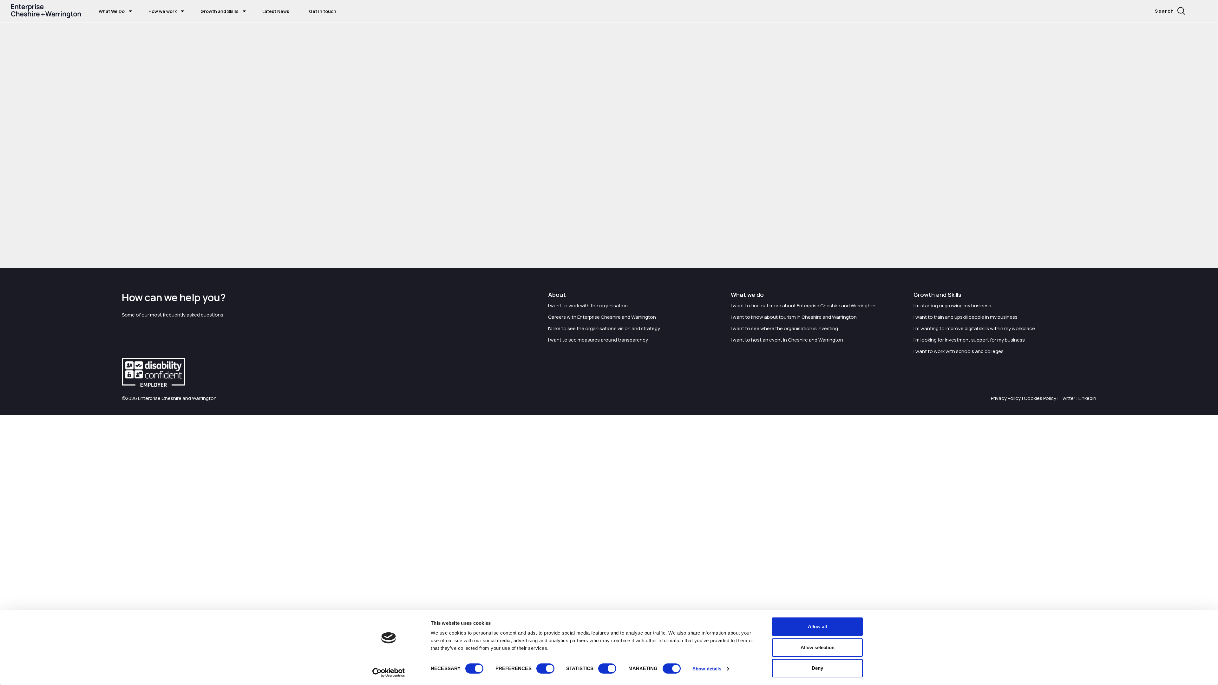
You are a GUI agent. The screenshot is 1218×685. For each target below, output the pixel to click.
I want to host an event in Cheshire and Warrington (787, 339)
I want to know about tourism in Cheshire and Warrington (794, 317)
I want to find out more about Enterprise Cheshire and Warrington (803, 305)
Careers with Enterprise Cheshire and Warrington (602, 317)
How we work (162, 11)
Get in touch (322, 11)
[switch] (545, 668)
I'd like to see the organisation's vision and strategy (604, 328)
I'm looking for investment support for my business (969, 339)
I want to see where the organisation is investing (784, 328)
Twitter (1067, 398)
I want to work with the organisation (588, 305)
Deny (817, 668)
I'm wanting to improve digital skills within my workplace (974, 328)
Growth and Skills (219, 11)
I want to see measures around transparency (598, 339)
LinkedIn (1087, 398)
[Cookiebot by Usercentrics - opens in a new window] (388, 672)
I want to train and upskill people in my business (966, 317)
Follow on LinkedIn (288, 229)
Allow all (817, 626)
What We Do (112, 11)
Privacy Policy (1006, 398)
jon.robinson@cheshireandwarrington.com (306, 243)
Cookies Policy (1040, 398)
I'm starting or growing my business (952, 305)
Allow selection (818, 647)
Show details (706, 668)
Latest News (275, 11)
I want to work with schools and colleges (959, 351)
